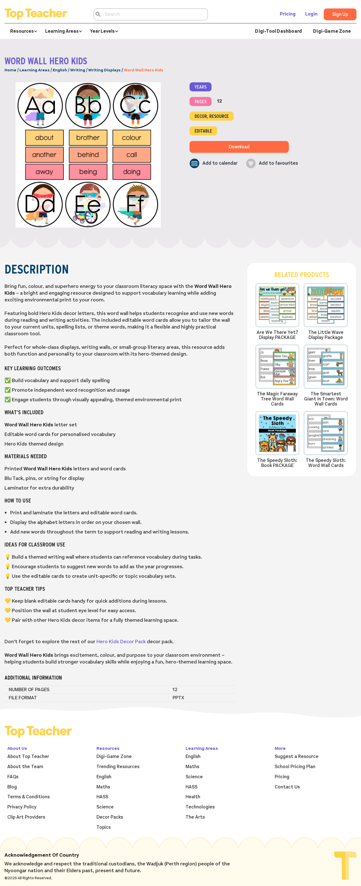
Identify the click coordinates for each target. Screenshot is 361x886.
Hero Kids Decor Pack (121, 641)
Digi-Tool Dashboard (278, 31)
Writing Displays (104, 70)
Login (311, 14)
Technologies (200, 807)
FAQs (12, 777)
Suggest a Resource (296, 756)
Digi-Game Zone (332, 31)
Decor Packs (109, 817)
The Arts (195, 817)
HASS (102, 797)
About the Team (25, 767)
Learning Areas (34, 70)
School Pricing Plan (295, 767)
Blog (12, 787)
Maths (103, 787)
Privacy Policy (21, 807)
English (60, 70)
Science (105, 807)
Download (239, 147)
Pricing (288, 14)
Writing (77, 70)
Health (193, 797)
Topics (103, 827)
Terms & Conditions (28, 797)
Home (10, 70)
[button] (213, 163)
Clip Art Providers (26, 817)
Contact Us (287, 787)
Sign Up (340, 14)
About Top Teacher (28, 756)
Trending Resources (117, 767)
